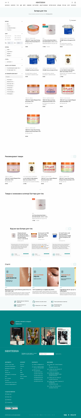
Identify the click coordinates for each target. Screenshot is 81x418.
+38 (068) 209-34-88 (53, 384)
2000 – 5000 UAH (18, 37)
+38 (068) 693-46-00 (38, 377)
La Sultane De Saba (64, 68)
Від (5, 42)
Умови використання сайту (11, 382)
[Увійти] (72, 2)
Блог (6, 376)
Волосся (22, 364)
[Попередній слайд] (72, 156)
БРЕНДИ (59, 5)
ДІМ (21, 5)
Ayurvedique (71, 68)
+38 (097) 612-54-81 (38, 371)
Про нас (7, 370)
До (15, 42)
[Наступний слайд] (75, 156)
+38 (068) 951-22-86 (38, 379)
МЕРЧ (24, 5)
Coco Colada (67, 98)
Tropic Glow (32, 38)
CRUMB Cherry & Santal (51, 68)
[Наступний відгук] (70, 229)
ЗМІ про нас (7, 372)
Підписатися (19, 323)
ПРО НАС (64, 5)
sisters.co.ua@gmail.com (39, 364)
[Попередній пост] (12, 336)
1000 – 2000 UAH (18, 35)
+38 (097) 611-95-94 (53, 370)
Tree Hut (27, 38)
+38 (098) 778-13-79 (53, 367)
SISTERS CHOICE (52, 5)
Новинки (22, 374)
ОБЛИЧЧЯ (13, 5)
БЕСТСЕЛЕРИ (35, 5)
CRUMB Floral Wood (33, 68)
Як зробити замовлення (10, 366)
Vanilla (31, 98)
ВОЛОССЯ (7, 5)
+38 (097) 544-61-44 (53, 379)
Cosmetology (9, 402)
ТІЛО (17, 5)
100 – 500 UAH (7, 37)
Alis (43, 38)
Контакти (7, 380)
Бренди (22, 378)
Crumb (61, 38)
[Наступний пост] (69, 336)
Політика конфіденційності (11, 384)
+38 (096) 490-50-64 (38, 381)
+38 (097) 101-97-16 (53, 375)
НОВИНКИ (29, 5)
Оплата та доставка (9, 364)
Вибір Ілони (45, 26)
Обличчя (22, 366)
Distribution (9, 399)
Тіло (21, 368)
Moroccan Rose (50, 98)
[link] (75, 2)
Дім (21, 370)
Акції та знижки (23, 376)
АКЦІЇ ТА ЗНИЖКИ (44, 5)
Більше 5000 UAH (18, 39)
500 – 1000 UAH (8, 39)
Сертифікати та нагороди (10, 374)
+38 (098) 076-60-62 (53, 387)
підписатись (58, 354)
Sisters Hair (9, 394)
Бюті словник (8, 378)
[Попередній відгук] (67, 229)
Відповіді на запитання (10, 368)
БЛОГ (68, 5)
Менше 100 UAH (8, 35)
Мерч (21, 372)
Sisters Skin (9, 396)
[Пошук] (8, 2)
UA (6, 2)
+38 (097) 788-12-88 (38, 373)
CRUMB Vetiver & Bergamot (69, 38)
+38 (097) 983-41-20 (38, 375)
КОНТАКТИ (73, 5)
